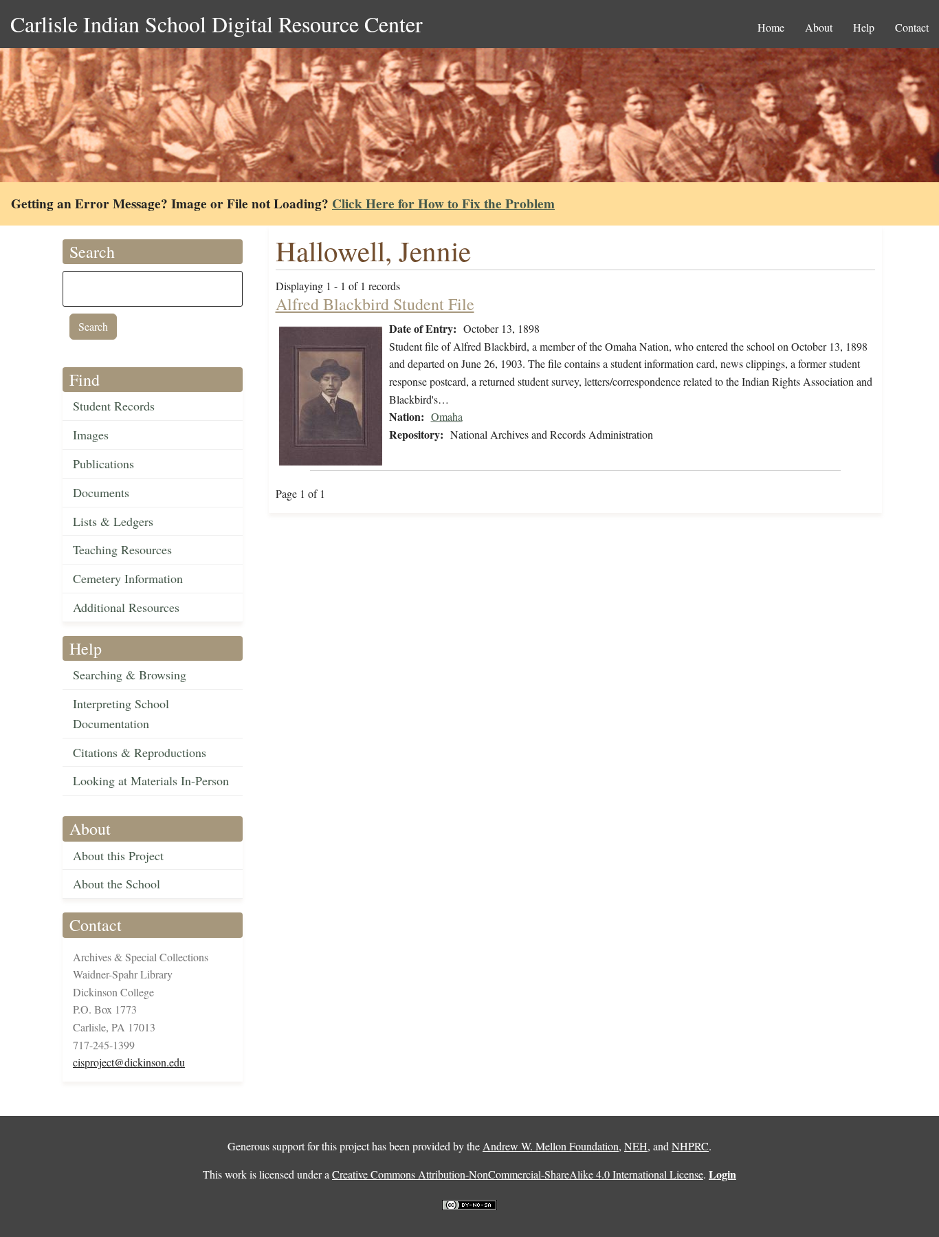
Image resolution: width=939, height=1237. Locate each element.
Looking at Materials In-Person (151, 780)
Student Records (114, 405)
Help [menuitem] (863, 27)
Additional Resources (126, 607)
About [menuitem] (818, 27)
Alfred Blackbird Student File (375, 304)
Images (91, 434)
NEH (636, 1146)
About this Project (118, 855)
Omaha (447, 416)
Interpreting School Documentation (121, 713)
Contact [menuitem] (912, 27)
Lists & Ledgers (113, 521)
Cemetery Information (128, 578)
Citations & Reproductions (139, 752)
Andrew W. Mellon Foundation (551, 1146)
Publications (103, 463)
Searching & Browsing (129, 674)
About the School (116, 883)
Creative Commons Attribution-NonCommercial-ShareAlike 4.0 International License (517, 1174)
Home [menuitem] (771, 27)
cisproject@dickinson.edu (129, 1062)
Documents (101, 492)
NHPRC (690, 1146)
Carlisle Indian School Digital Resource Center (216, 24)
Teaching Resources (122, 549)
